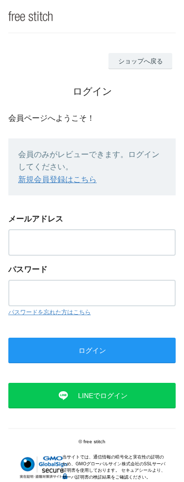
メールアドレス (35, 218)
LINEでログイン (103, 396)
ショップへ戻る (140, 61)
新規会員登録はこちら (57, 179)
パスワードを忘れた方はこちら (49, 312)
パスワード (28, 269)
